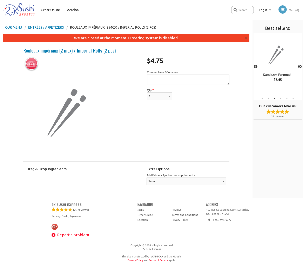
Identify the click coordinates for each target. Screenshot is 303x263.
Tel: (218, 219)
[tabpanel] (278, 61)
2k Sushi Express (67, 205)
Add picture (31, 64)
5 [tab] (287, 98)
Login (263, 10)
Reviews (176, 209)
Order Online (50, 10)
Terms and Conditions (185, 214)
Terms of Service (158, 260)
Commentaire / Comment (163, 72)
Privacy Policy (180, 219)
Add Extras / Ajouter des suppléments (171, 175)
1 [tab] (262, 98)
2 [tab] (268, 98)
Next (300, 67)
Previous (256, 67)
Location (72, 10)
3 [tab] (274, 98)
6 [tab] (293, 98)
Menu (140, 209)
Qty (150, 90)
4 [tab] (281, 98)
